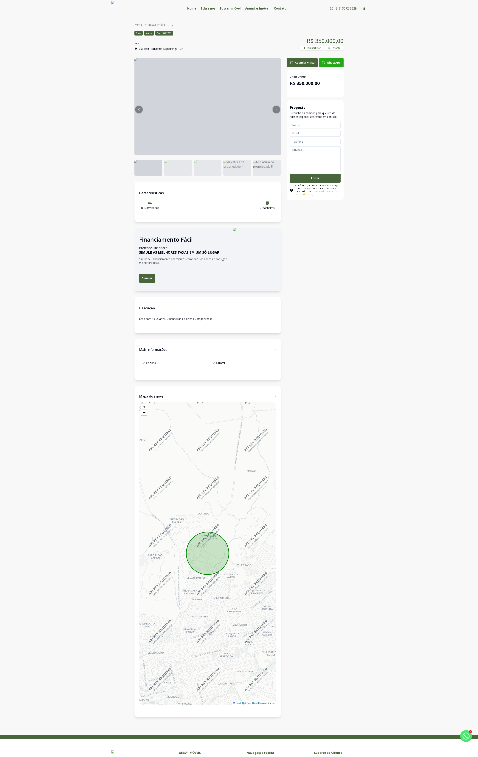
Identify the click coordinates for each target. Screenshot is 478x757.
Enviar (315, 178)
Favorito (336, 48)
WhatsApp (334, 62)
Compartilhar (313, 48)
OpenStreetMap (255, 702)
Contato (280, 8)
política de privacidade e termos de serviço (317, 193)
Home (191, 8)
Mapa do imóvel (151, 396)
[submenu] (363, 8)
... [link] (172, 24)
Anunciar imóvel (257, 8)
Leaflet (239, 702)
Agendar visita (305, 62)
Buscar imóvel (230, 8)
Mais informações (153, 349)
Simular (147, 278)
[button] (139, 109)
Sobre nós (208, 8)
